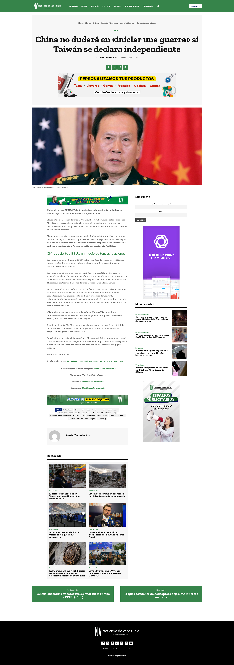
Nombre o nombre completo (161, 204)
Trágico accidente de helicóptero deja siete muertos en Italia (161, 595)
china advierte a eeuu (91, 410)
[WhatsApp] (119, 67)
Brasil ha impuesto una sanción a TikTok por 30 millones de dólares (151, 369)
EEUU (77, 413)
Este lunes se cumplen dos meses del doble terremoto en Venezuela (107, 495)
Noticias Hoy (110, 413)
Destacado (53, 491)
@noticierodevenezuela (93, 388)
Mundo (88, 23)
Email (161, 211)
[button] (158, 6)
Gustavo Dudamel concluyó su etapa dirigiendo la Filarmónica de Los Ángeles (151, 319)
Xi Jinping (102, 419)
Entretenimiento (142, 314)
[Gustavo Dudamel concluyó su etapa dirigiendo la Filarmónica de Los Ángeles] (179, 318)
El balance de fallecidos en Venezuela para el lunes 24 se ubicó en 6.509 (64, 496)
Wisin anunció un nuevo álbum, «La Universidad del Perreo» (152, 335)
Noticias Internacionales (60, 416)
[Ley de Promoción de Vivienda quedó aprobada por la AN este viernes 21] (107, 553)
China (77, 410)
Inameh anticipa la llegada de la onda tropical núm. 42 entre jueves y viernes (152, 352)
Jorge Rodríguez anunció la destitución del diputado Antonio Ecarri (106, 535)
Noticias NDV (78, 416)
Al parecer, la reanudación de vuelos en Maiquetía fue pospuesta (64, 535)
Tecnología (139, 365)
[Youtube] (131, 643)
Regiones (139, 348)
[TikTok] (117, 643)
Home (80, 23)
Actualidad (67, 410)
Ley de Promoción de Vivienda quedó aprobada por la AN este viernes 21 (105, 573)
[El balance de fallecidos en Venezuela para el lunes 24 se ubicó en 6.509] (67, 476)
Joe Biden (86, 413)
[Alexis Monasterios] (56, 436)
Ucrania (121, 416)
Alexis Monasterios (108, 57)
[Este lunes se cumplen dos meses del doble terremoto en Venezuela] (107, 476)
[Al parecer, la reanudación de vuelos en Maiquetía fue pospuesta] (67, 515)
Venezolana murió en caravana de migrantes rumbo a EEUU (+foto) (73, 595)
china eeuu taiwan (111, 410)
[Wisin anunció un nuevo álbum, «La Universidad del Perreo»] (179, 334)
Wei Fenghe (90, 419)
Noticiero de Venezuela (104, 368)
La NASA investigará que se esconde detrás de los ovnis (95, 360)
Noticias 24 (98, 413)
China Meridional (65, 413)
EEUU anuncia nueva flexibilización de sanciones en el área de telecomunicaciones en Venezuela (67, 573)
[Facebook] (108, 67)
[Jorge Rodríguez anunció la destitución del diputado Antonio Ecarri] (107, 515)
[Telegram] (125, 67)
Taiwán (113, 416)
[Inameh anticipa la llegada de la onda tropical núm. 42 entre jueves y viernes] (179, 351)
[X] (114, 67)
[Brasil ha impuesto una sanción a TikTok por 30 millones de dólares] (179, 368)
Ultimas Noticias (76, 419)
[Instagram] (107, 643)
